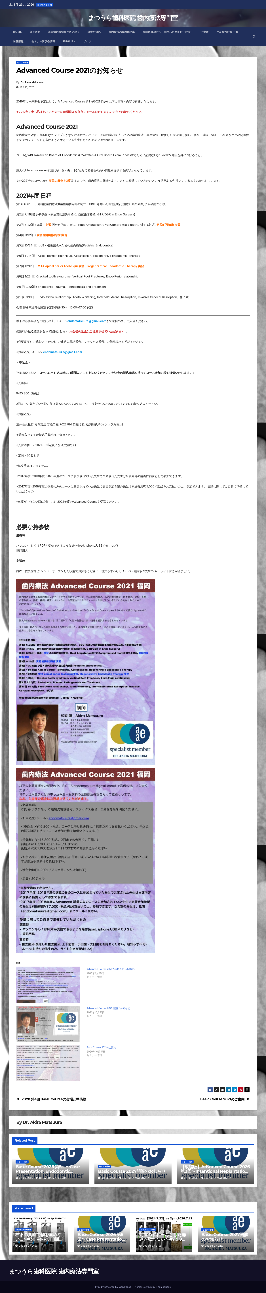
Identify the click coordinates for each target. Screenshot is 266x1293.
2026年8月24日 (152, 1245)
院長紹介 (35, 32)
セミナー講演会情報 (43, 41)
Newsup (147, 1286)
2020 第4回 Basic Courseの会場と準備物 (54, 1099)
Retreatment (23, 1230)
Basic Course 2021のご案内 (101, 1047)
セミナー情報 (22, 62)
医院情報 (18, 41)
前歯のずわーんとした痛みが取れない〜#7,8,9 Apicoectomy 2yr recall (163, 1239)
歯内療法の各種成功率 (122, 32)
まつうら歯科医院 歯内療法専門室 (133, 18)
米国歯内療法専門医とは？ (64, 32)
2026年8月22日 (214, 1245)
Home (17, 32)
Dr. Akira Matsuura (31, 82)
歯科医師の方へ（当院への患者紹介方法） (168, 32)
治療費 (205, 32)
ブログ (87, 41)
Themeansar (163, 1286)
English (69, 41)
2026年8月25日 (90, 1245)
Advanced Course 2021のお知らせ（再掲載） (111, 969)
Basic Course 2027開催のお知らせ (132, 1171)
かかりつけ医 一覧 (227, 32)
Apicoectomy (147, 1230)
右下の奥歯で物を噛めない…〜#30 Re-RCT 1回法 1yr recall (39, 1239)
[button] (254, 36)
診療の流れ (94, 32)
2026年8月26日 (28, 1245)
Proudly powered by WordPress (113, 1286)
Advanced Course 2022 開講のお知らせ (108, 1008)
